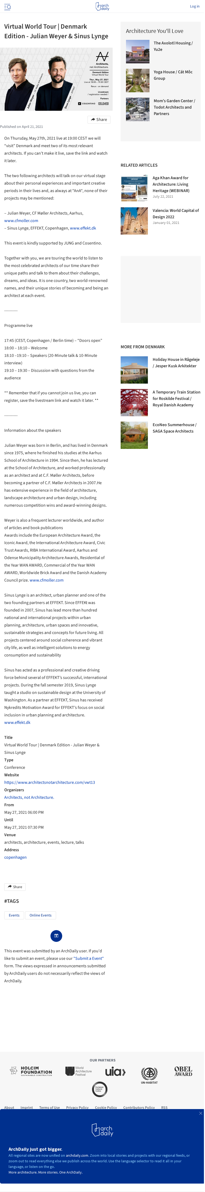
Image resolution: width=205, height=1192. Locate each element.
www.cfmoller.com (21, 221)
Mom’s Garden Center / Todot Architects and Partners (174, 107)
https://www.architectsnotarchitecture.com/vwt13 (49, 782)
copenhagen (15, 857)
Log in (195, 6)
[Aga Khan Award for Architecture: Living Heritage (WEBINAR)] (134, 188)
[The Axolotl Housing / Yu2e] (137, 51)
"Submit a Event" (88, 958)
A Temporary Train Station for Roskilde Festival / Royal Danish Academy (176, 398)
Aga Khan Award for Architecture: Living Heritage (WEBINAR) (171, 184)
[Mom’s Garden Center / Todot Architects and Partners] (137, 109)
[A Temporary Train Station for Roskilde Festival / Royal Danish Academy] (134, 402)
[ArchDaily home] (102, 6)
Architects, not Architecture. (29, 797)
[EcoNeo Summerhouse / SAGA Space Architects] (134, 435)
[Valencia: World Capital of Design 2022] (134, 221)
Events (14, 915)
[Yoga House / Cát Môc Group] (137, 80)
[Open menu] (7, 6)
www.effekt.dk (83, 228)
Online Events (41, 915)
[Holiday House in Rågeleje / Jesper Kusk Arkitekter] (134, 370)
